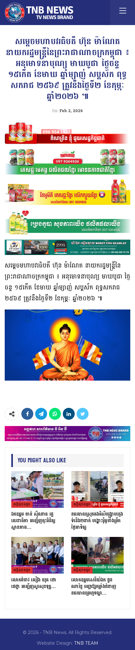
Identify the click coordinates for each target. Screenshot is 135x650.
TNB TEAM (86, 643)
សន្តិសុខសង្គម (22, 504)
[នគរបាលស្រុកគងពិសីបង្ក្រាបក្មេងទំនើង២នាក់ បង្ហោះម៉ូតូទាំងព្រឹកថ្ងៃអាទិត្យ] (97, 489)
